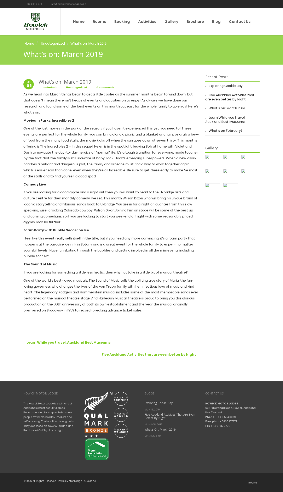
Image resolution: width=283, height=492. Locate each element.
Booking (122, 21)
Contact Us (239, 21)
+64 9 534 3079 (226, 417)
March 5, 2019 (153, 436)
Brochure (195, 21)
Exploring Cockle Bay (226, 85)
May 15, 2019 (152, 409)
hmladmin (49, 87)
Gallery (171, 21)
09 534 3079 (34, 4)
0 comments (105, 87)
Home (79, 21)
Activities (147, 21)
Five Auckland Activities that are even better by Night (149, 354)
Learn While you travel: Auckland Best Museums (68, 342)
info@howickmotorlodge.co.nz (68, 4)
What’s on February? (226, 130)
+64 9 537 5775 (220, 426)
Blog (216, 21)
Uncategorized (53, 43)
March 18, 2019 (153, 424)
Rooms (99, 21)
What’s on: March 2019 (227, 108)
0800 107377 (229, 421)
